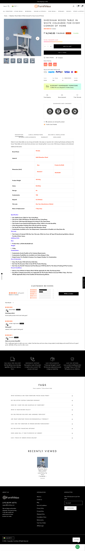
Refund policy (40, 520)
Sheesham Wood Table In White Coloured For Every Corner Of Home (42, 471)
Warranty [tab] (44, 137)
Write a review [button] (68, 294)
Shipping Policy (41, 514)
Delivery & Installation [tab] (56, 135)
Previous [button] (7, 38)
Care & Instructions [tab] (36, 135)
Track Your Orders (41, 523)
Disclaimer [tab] (57, 137)
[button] (6, 6)
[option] (22, 37)
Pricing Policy (40, 511)
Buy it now (62, 52)
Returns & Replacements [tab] (27, 137)
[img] (8, 307)
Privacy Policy (40, 508)
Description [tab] (19, 135)
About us (39, 496)
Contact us (39, 499)
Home (5, 16)
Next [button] (37, 38)
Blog (38, 502)
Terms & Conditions (42, 505)
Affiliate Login (40, 526)
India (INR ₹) (9, 538)
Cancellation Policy (41, 517)
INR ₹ (15, 6)
